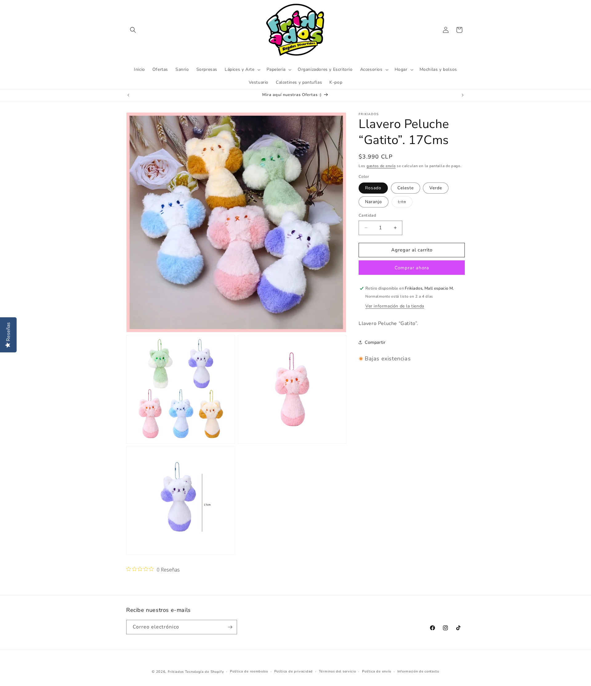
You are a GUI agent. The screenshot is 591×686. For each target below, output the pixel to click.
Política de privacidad (293, 671)
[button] (133, 30)
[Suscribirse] (230, 627)
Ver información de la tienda (394, 306)
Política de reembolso (249, 671)
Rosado (373, 188)
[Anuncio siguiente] (462, 95)
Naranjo (373, 202)
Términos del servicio (337, 671)
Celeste (405, 188)
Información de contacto (418, 671)
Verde (435, 188)
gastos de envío (381, 165)
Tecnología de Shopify (204, 671)
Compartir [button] (375, 342)
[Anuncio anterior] (128, 95)
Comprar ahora (412, 267)
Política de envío (376, 671)
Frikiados (176, 671)
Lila (405, 203)
